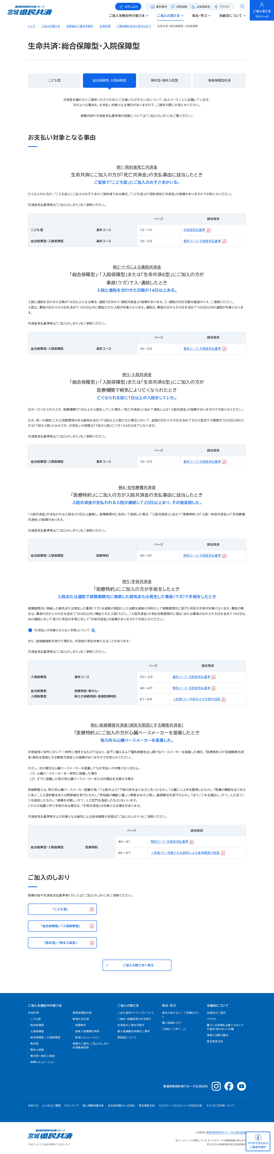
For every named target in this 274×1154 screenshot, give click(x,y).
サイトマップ (71, 1105)
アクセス (224, 6)
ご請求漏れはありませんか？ (133, 26)
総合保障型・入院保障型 (109, 80)
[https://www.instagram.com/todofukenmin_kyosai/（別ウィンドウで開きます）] (216, 1086)
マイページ (262, 14)
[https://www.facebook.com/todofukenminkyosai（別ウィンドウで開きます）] (228, 1086)
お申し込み (131, 6)
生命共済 (105, 26)
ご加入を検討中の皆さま (45, 1005)
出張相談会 (203, 6)
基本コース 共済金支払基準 (202, 241)
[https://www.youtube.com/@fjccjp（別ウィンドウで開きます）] (241, 1086)
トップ (31, 26)
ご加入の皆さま (50, 26)
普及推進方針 (147, 1105)
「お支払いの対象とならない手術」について (62, 630)
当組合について (218, 1005)
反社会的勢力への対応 (121, 1105)
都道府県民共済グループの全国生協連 (226, 1132)
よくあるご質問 (51, 1105)
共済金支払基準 (194, 229)
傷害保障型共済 (219, 80)
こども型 (54, 80)
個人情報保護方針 (93, 1105)
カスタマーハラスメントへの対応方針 (180, 1105)
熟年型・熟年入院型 (164, 80)
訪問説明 (182, 6)
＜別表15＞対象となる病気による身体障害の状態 (185, 852)
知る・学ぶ (169, 1005)
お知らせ (33, 1105)
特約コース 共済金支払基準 (202, 555)
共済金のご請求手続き (80, 26)
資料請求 (161, 6)
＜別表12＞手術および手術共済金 (196, 699)
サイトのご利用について (220, 1105)
